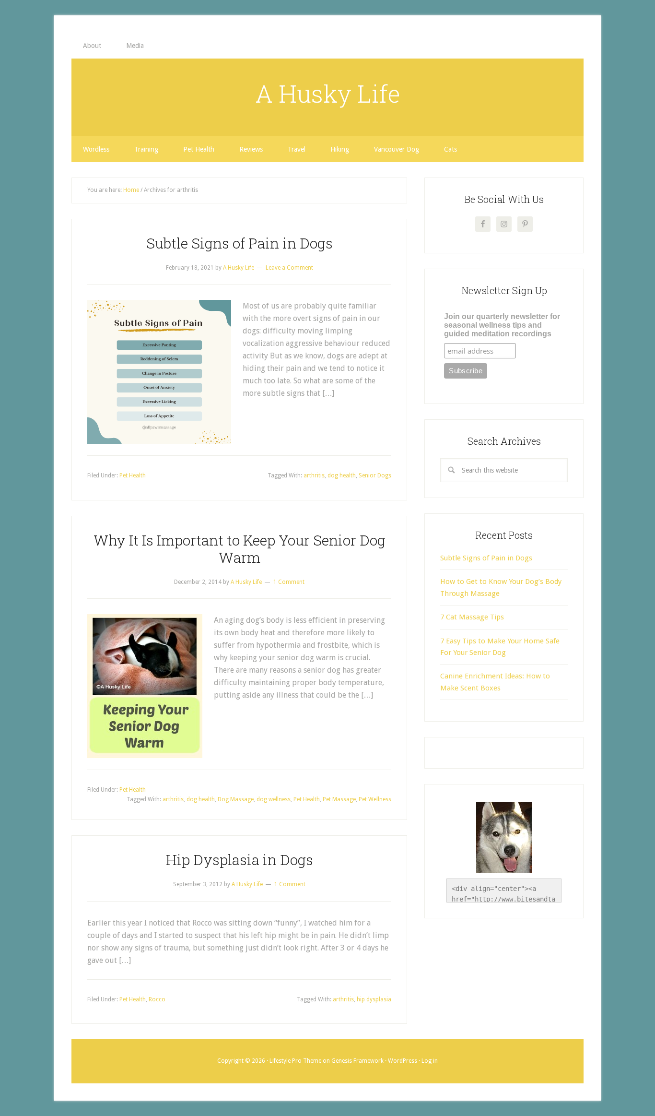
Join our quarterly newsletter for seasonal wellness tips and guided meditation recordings (502, 325)
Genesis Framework (357, 1060)
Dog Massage (236, 799)
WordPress (402, 1060)
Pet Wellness (375, 799)
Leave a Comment (289, 267)
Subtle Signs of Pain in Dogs (239, 243)
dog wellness (274, 799)
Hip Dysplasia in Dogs (239, 859)
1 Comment (288, 582)
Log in (429, 1060)
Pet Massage (339, 799)
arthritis (314, 475)
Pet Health (132, 475)
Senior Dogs (375, 475)
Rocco (157, 999)
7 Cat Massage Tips (472, 617)
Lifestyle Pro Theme (295, 1060)
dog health (342, 475)
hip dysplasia (374, 999)
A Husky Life (327, 93)
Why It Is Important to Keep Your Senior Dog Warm (240, 549)
